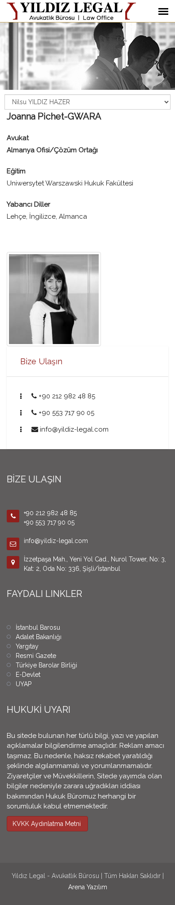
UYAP (23, 684)
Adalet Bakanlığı (38, 636)
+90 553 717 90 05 (66, 413)
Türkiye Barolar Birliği (46, 665)
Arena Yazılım (87, 887)
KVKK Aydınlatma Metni (47, 823)
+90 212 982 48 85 (67, 396)
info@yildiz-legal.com (74, 429)
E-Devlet (28, 674)
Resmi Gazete (36, 655)
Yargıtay (27, 646)
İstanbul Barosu (38, 627)
